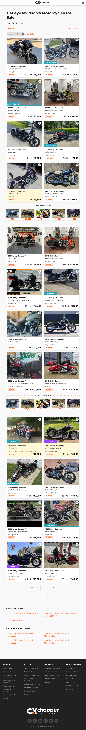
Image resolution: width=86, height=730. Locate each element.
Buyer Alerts (8, 668)
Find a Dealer (50, 679)
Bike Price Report (31, 675)
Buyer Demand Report (30, 680)
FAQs (5, 698)
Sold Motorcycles (31, 688)
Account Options (52, 675)
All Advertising (51, 672)
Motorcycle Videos (10, 686)
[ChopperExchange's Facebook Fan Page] (30, 721)
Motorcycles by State (9, 676)
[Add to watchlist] (39, 39)
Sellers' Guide (29, 672)
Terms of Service (73, 672)
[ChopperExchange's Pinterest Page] (35, 721)
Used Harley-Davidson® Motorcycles (23, 613)
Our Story (70, 668)
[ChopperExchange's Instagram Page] (46, 721)
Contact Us (70, 682)
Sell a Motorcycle (31, 668)
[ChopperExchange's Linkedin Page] (40, 721)
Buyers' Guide (9, 672)
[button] (15, 34)
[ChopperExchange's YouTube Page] (56, 721)
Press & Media (72, 686)
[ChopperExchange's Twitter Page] (51, 721)
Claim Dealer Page (52, 668)
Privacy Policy (71, 675)
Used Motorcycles (15, 620)
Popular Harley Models (9, 690)
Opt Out (69, 679)
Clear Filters (30, 34)
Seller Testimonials (32, 684)
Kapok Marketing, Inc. (48, 726)
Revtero (69, 689)
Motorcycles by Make (9, 682)
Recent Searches (10, 695)
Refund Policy (30, 691)
